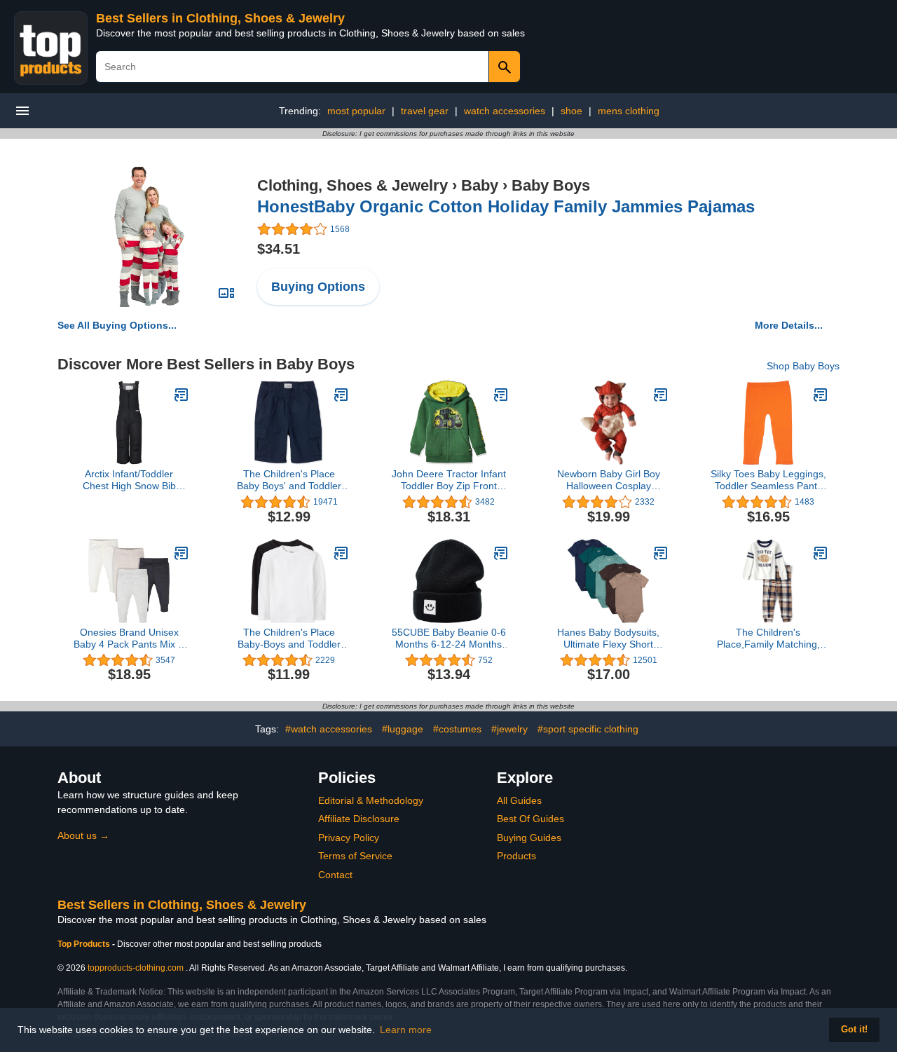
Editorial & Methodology (370, 800)
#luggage (402, 729)
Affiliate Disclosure (358, 818)
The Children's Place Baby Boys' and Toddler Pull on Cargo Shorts (289, 480)
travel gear (424, 110)
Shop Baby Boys (803, 365)
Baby (479, 185)
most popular (356, 110)
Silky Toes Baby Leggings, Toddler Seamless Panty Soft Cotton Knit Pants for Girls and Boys (768, 480)
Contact (335, 874)
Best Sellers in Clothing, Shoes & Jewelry (220, 18)
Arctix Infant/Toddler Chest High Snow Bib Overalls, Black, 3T (129, 480)
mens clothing (628, 110)
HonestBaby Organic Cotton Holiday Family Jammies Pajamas (506, 206)
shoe (571, 110)
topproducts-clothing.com (136, 968)
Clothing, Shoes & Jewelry (352, 185)
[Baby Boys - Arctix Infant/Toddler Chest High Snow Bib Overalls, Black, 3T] (181, 395)
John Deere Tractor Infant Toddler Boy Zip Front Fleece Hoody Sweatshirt (449, 480)
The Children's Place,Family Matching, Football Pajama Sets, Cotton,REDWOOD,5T (768, 638)
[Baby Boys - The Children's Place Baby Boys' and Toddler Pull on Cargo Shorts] (341, 395)
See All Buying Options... (117, 325)
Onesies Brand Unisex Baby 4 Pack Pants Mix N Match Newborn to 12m (129, 638)
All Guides (519, 800)
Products (516, 855)
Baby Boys (551, 185)
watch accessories (504, 110)
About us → (83, 835)
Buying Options (318, 287)
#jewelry (509, 729)
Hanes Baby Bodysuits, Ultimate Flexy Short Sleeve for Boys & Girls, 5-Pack (608, 638)
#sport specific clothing (587, 729)
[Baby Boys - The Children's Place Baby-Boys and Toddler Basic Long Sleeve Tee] (341, 553)
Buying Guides (529, 837)
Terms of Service (355, 855)
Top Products (84, 944)
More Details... (789, 325)
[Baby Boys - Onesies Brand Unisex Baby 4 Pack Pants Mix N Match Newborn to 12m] (181, 553)
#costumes (457, 729)
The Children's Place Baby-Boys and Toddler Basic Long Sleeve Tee (289, 638)
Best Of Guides (530, 818)
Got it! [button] (854, 1029)
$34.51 (278, 249)
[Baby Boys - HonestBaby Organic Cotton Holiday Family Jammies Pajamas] (149, 236)
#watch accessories (328, 729)
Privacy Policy (348, 837)
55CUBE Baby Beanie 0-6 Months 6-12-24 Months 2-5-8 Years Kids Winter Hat (449, 638)
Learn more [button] (406, 1029)
